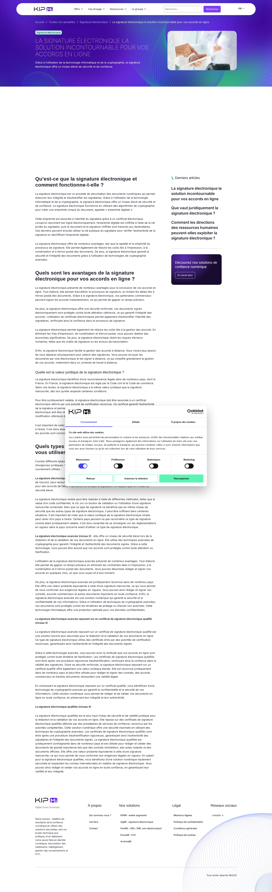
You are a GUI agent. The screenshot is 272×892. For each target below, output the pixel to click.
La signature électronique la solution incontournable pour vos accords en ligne (196, 193)
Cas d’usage (95, 9)
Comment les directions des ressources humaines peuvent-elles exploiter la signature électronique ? (194, 230)
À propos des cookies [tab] (183, 422)
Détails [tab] (136, 422)
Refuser (90, 478)
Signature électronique (49, 32)
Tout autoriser (181, 478)
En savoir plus (185, 275)
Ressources (116, 9)
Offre (77, 9)
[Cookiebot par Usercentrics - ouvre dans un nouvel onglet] (189, 411)
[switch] (118, 466)
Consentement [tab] (89, 422)
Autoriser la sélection (136, 478)
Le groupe (137, 9)
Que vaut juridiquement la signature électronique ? (194, 211)
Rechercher (212, 9)
